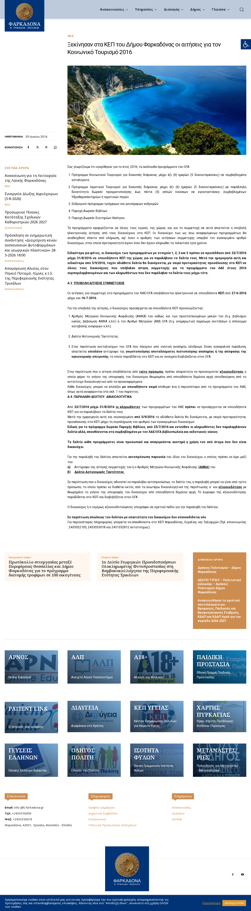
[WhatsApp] (55, 147)
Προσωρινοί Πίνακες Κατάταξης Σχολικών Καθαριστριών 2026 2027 (26, 217)
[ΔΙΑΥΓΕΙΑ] (94, 716)
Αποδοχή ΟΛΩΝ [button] (234, 903)
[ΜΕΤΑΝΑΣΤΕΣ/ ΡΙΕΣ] (219, 760)
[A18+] (157, 667)
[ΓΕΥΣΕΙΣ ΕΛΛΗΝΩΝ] (31, 760)
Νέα (71, 36)
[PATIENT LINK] (31, 717)
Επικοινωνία (16, 796)
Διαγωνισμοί (13, 227)
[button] (246, 44)
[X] (37, 147)
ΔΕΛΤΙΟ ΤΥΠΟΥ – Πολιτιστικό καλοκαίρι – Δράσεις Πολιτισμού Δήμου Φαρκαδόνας (219, 586)
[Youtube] (242, 874)
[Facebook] (28, 147)
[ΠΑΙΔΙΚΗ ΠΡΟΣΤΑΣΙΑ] (219, 667)
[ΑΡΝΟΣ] (31, 667)
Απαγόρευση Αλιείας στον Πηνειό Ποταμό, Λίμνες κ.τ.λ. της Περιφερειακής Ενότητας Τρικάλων (29, 276)
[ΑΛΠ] (94, 667)
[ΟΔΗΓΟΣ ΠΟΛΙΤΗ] (94, 760)
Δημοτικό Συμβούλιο (103, 813)
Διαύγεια (178, 813)
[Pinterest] (46, 147)
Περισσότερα (211, 903)
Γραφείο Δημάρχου (101, 807)
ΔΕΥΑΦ (177, 819)
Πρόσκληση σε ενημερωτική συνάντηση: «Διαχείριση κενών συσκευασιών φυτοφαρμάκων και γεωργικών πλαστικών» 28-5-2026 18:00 (31, 245)
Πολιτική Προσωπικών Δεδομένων (112, 825)
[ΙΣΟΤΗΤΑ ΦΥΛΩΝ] (157, 760)
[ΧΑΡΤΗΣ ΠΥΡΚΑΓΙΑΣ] (219, 716)
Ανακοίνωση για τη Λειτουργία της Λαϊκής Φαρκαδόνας (30, 178)
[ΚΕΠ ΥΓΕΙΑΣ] (157, 716)
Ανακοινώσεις (14, 261)
